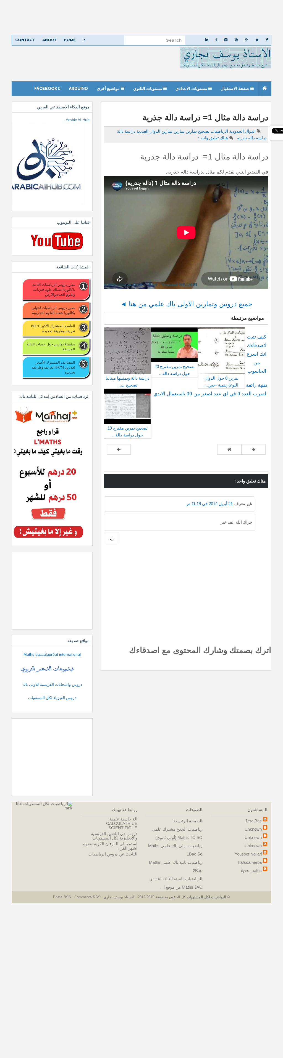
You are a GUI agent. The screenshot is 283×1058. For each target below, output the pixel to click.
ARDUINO (78, 88)
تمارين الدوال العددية (153, 131)
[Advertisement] (141, 17)
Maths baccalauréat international (52, 654)
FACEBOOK (46, 88)
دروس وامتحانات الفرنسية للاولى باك (52, 684)
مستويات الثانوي (148, 88)
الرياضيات (218, 131)
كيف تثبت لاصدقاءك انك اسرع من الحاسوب (256, 354)
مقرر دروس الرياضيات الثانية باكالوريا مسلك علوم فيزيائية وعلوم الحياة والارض (53, 289)
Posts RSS (62, 897)
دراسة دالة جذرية (251, 137)
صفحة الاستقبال (235, 88)
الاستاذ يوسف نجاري (118, 897)
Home (70, 40)
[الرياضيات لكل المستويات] (47, 803)
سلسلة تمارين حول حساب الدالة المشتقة (51, 346)
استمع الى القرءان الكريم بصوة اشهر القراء (110, 846)
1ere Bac (253, 821)
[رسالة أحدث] (254, 449)
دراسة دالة (126, 131)
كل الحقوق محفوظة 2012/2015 (161, 897)
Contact (25, 40)
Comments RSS (87, 897)
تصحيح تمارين (197, 131)
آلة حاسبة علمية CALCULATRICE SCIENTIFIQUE (121, 823)
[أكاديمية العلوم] (48, 669)
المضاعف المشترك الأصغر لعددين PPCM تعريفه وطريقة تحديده (53, 367)
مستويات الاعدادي (191, 88)
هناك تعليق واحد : (213, 137)
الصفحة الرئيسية (188, 821)
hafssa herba (250, 862)
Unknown (253, 829)
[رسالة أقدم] (119, 449)
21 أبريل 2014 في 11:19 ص (209, 503)
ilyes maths (251, 870)
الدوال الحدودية (242, 131)
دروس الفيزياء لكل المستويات (52, 697)
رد (112, 538)
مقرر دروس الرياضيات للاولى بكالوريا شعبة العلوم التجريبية (53, 310)
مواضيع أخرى (109, 88)
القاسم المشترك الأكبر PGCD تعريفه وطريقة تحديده (53, 328)
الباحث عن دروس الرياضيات (112, 854)
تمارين (178, 131)
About (49, 40)
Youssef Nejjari (248, 854)
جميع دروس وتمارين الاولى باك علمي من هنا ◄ (186, 304)
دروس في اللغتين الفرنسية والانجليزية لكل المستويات (114, 835)
